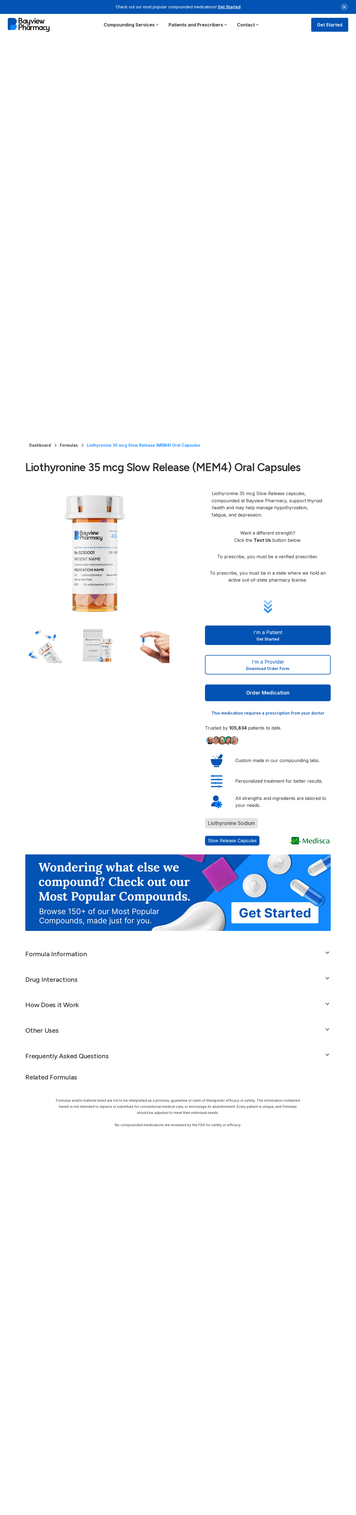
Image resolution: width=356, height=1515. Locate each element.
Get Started (229, 6)
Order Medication (268, 693)
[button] (131, 24)
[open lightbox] (104, 552)
